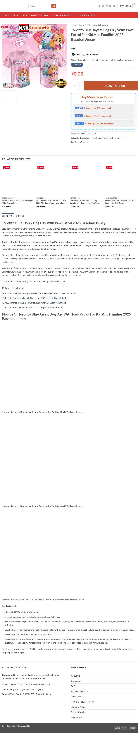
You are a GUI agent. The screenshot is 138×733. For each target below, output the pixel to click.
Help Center (76, 717)
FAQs (73, 686)
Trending (44, 15)
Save (5, 27)
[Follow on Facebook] (100, 6)
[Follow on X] (103, 6)
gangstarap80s (12, 652)
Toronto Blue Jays (100, 25)
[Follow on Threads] (107, 6)
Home (5, 15)
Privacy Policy (77, 696)
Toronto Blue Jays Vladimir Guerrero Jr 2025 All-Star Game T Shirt (35, 298)
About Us (75, 675)
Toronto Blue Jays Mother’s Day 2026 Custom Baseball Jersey (120, 201)
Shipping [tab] (20, 216)
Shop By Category (63, 15)
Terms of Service (78, 712)
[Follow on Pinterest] (110, 6)
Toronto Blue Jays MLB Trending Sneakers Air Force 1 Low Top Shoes (85, 201)
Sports (14, 15)
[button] (128, 6)
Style (73, 48)
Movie (34, 15)
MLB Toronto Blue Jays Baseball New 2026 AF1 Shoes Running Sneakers (51, 201)
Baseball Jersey (86, 138)
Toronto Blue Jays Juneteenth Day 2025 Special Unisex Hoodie (34, 307)
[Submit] (53, 6)
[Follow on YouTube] (114, 6)
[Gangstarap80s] (13, 6)
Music (25, 15)
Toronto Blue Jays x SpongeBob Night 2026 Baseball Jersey (17, 201)
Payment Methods (79, 691)
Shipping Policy (78, 707)
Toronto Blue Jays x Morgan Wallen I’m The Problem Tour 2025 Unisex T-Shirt (40, 293)
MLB (89, 25)
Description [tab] (8, 216)
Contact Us (76, 681)
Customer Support (86, 15)
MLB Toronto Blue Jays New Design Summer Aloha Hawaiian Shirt (35, 302)
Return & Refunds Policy (82, 701)
